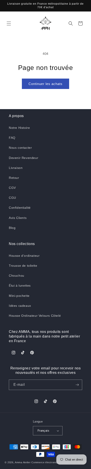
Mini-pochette (19, 295)
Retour (14, 177)
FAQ (12, 137)
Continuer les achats (45, 84)
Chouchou (16, 275)
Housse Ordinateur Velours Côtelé (35, 315)
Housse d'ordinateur (24, 255)
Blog (12, 228)
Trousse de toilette (23, 265)
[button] (9, 23)
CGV (12, 187)
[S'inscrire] (77, 385)
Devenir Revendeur (23, 158)
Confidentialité (20, 207)
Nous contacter (20, 147)
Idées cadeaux (20, 305)
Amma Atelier (22, 462)
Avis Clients (18, 218)
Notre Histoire (19, 127)
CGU (12, 197)
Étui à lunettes (20, 285)
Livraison (16, 168)
